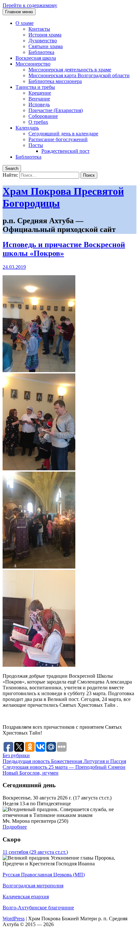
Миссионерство (33, 64)
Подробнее (15, 827)
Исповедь (39, 104)
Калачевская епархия (26, 896)
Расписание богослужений (58, 139)
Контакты (39, 29)
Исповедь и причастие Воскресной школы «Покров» (64, 248)
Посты (35, 145)
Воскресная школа (36, 58)
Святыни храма (45, 46)
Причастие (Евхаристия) (55, 110)
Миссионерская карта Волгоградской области (79, 75)
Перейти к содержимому (30, 5)
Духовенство (42, 40)
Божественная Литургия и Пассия (64, 761)
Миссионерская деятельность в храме (69, 69)
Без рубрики (16, 755)
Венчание (39, 98)
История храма (44, 34)
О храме (25, 23)
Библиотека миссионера (55, 81)
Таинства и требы (35, 87)
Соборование (43, 116)
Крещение (39, 93)
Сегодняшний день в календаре (63, 133)
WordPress (14, 918)
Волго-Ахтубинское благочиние (38, 907)
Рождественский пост (65, 151)
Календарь (27, 128)
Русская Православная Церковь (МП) (44, 874)
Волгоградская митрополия (33, 885)
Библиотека (41, 52)
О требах (38, 122)
